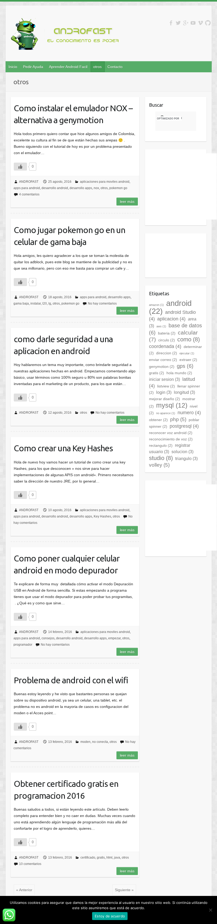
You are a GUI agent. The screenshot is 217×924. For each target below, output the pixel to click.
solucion (182, 451)
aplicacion (171, 319)
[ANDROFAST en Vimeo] (200, 23)
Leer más (127, 201)
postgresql (184, 426)
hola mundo (179, 373)
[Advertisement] (183, 186)
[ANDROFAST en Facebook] (170, 23)
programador (22, 644)
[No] (210, 910)
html (109, 857)
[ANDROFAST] (66, 35)
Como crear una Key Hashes (63, 448)
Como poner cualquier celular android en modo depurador (67, 564)
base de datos (175, 329)
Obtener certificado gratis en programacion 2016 (66, 789)
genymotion (161, 366)
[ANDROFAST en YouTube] (193, 23)
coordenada (165, 346)
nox (96, 188)
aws (161, 326)
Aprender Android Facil (68, 67)
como (188, 339)
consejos (48, 638)
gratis (101, 857)
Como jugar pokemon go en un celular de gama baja (69, 236)
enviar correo (163, 360)
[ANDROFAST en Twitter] (178, 23)
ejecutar (186, 353)
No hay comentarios (102, 303)
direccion (166, 353)
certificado (87, 857)
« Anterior (24, 890)
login (163, 392)
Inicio (12, 67)
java (117, 857)
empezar (114, 638)
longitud (184, 392)
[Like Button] (20, 167)
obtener (158, 420)
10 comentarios (30, 864)
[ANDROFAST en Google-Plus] (185, 23)
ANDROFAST (28, 182)
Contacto (115, 67)
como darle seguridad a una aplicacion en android (63, 345)
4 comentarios (29, 194)
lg (49, 303)
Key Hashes (102, 516)
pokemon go (118, 188)
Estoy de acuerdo (110, 916)
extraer (188, 360)
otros (97, 67)
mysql (171, 405)
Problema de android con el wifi (71, 680)
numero (189, 412)
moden (85, 742)
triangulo (186, 458)
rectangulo (161, 445)
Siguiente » (124, 890)
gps (185, 366)
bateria (166, 333)
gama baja (21, 303)
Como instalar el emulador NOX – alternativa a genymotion (73, 114)
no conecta (100, 742)
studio (161, 458)
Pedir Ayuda (33, 67)
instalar (35, 303)
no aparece (165, 413)
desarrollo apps (81, 188)
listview (166, 386)
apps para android (26, 188)
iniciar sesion (164, 379)
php (178, 419)
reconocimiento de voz (171, 439)
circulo (166, 340)
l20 (44, 303)
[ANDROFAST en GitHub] (207, 23)
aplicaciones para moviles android (104, 182)
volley (159, 465)
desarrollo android (55, 188)
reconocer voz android (170, 433)
